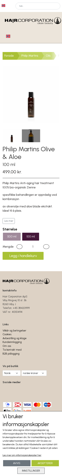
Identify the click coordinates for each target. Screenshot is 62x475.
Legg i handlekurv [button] (23, 256)
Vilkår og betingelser (14, 330)
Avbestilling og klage (15, 338)
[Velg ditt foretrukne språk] (3, 5)
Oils (48, 55)
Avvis (16, 463)
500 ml (11, 236)
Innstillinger (31, 470)
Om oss (7, 346)
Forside (9, 55)
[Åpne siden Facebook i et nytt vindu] (7, 392)
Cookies (7, 334)
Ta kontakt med (12, 349)
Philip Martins (29, 55)
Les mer (8, 220)
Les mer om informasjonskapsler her (22, 455)
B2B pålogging (11, 353)
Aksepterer (45, 463)
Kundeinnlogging (12, 342)
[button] (19, 246)
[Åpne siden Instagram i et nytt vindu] (19, 392)
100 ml (31, 236)
